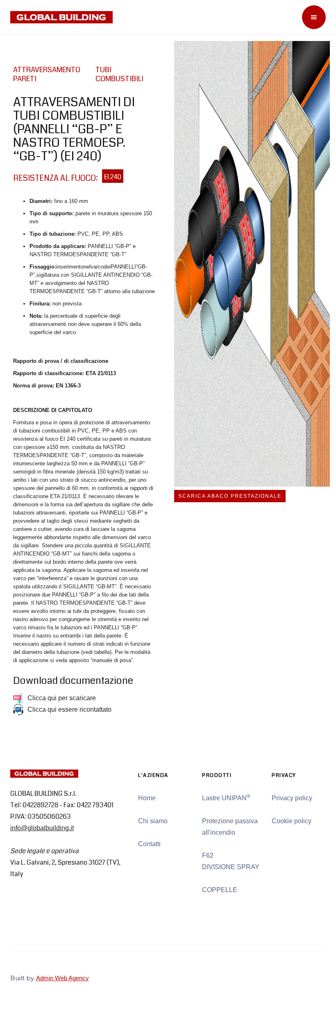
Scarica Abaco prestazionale (230, 496)
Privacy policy (292, 798)
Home (147, 798)
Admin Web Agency (62, 978)
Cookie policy (291, 820)
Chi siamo (153, 820)
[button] (314, 17)
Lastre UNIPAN (226, 797)
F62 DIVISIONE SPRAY (230, 861)
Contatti (149, 843)
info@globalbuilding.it (42, 827)
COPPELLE (219, 889)
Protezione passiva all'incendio (230, 826)
